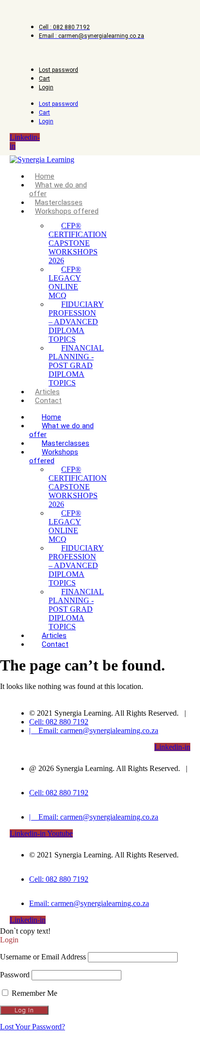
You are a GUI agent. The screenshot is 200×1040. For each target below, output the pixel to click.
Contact (48, 400)
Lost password (58, 70)
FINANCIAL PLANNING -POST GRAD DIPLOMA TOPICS (76, 365)
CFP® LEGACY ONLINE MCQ (65, 282)
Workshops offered (67, 211)
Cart (44, 78)
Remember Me (33, 993)
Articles (47, 391)
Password (15, 975)
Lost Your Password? (32, 1027)
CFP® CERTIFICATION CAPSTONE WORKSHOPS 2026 (78, 243)
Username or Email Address (43, 957)
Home (44, 176)
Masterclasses (59, 202)
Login (46, 87)
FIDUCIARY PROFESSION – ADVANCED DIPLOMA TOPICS (76, 321)
